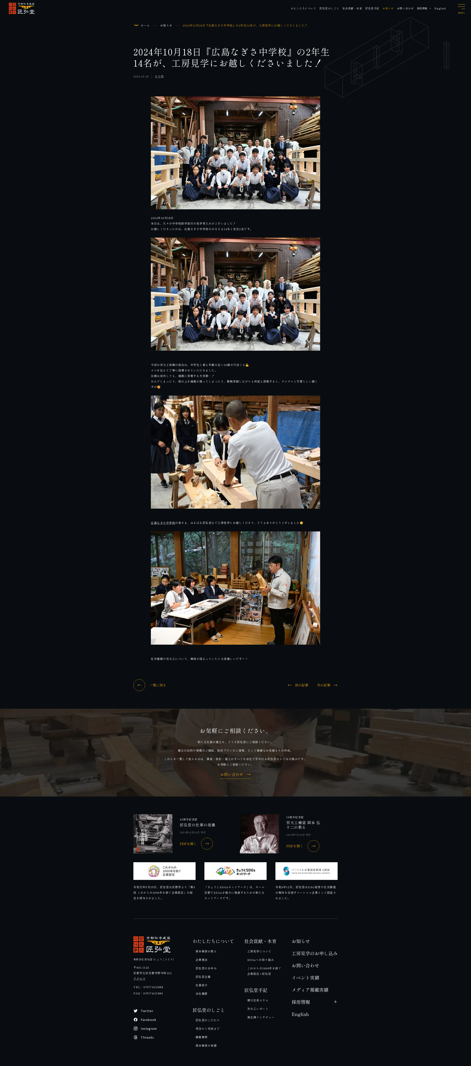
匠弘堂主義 (203, 977)
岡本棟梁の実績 (206, 1045)
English (440, 8)
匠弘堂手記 (372, 8)
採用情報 (422, 8)
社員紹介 (202, 985)
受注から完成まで (208, 1028)
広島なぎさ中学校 (163, 523)
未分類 (159, 76)
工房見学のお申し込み (315, 953)
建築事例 (202, 1037)
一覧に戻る (158, 685)
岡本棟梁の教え (206, 951)
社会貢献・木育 (352, 8)
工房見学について (259, 951)
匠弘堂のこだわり (208, 1020)
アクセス (139, 978)
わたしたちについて (304, 8)
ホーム (145, 25)
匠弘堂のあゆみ (206, 968)
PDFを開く (188, 843)
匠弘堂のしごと (329, 8)
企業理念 (202, 960)
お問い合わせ (405, 8)
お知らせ (388, 8)
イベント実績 (305, 977)
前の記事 (301, 685)
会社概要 (202, 993)
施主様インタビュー (261, 1017)
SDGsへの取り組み (260, 960)
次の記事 (323, 685)
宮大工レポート (258, 1009)
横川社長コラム (258, 1000)
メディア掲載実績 (310, 989)
